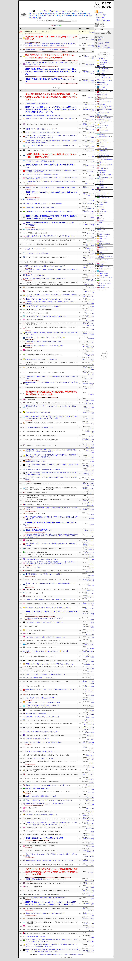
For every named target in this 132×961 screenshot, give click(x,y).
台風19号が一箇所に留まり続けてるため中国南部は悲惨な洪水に (42, 387)
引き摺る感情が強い (30, 399)
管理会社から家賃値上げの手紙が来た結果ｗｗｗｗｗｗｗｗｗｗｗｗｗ (44, 618)
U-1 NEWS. (91, 97)
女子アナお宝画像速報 (103, 42)
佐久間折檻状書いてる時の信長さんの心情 (36, 233)
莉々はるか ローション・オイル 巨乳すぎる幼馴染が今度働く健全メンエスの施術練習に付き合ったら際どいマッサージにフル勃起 (51, 555)
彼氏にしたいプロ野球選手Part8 (33, 886)
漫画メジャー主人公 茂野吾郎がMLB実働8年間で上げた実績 (42, 132)
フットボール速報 (89, 457)
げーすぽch (91, 600)
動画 (99, 46)
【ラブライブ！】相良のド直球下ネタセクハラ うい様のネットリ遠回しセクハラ (46, 257)
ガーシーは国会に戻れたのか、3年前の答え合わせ (38, 309)
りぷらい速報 (90, 514)
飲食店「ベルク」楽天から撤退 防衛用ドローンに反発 (40, 796)
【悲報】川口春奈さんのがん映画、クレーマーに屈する (43, 574)
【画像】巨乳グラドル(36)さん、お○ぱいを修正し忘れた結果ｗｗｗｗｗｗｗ (51, 193)
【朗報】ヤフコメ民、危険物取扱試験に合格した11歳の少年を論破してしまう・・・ (50, 584)
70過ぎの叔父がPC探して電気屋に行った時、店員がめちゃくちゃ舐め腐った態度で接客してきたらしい (51, 119)
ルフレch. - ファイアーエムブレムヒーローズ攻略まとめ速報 (88, 125)
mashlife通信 (91, 575)
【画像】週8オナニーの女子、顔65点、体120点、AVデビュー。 (41, 559)
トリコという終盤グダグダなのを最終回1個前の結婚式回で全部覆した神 (45, 316)
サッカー (69, 13)
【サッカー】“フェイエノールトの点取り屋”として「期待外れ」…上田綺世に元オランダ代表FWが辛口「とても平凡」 (51, 456)
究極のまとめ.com (102, 247)
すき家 (99, 39)
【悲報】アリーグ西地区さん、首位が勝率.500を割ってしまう (41, 850)
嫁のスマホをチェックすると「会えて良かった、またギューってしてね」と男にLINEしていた (49, 570)
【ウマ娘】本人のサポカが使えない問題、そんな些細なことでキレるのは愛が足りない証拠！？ (50, 603)
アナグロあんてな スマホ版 (103, 20)
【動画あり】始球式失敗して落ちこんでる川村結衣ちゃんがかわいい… (44, 354)
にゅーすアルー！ (89, 388)
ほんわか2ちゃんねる (103, 202)
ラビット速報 (90, 329)
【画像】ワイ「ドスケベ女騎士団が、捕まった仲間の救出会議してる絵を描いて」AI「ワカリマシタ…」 (51, 508)
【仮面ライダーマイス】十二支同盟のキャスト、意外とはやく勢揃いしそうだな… (46, 674)
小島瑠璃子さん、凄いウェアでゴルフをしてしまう (38, 31)
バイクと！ (101, 227)
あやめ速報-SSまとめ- (88, 811)
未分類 (39, 18)
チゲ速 (100, 222)
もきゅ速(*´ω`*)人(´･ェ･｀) (104, 266)
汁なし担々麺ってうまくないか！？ (35, 249)
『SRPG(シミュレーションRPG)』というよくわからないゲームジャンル (44, 622)
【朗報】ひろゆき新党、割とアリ (34, 229)
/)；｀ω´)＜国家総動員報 (104, 48)
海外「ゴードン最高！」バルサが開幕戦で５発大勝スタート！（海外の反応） (45, 548)
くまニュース (90, 271)
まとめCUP (91, 559)
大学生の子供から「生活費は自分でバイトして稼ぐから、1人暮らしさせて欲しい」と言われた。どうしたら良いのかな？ (51, 136)
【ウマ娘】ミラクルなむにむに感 (34, 593)
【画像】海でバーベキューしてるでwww (36, 368)
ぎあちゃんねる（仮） (88, 296)
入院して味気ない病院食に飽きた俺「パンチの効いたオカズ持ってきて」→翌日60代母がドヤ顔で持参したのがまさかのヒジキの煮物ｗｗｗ (51, 170)
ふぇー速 (91, 161)
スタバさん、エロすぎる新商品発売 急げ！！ (37, 552)
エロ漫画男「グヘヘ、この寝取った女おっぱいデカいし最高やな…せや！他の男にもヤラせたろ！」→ (51, 761)
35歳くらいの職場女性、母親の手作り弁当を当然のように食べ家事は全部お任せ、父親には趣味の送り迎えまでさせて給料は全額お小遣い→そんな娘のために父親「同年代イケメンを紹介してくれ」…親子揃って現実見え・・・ (51, 535)
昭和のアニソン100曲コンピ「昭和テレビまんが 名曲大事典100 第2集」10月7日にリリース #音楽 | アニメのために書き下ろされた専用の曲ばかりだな (51, 950)
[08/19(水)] (74, 11)
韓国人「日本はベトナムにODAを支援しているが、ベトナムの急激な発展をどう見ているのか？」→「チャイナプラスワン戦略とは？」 (51, 903)
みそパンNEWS (90, 287)
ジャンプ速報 (90, 702)
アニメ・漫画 (47, 16)
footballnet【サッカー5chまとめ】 (106, 280)
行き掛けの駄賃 (90, 695)
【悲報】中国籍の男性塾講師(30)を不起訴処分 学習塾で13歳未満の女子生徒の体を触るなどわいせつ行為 (51, 217)
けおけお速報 (90, 303)
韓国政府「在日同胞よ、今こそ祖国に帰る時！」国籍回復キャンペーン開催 (50, 187)
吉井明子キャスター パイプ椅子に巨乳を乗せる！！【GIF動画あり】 (51, 38)
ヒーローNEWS (90, 568)
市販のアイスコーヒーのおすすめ (34, 319)
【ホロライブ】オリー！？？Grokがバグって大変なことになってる (42, 831)
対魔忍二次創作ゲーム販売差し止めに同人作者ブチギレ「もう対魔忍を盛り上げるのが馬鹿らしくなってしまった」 (51, 270)
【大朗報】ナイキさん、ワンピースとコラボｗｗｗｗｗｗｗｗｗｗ (42, 702)
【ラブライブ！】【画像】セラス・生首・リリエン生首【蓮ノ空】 (42, 727)
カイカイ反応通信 (104, 68)
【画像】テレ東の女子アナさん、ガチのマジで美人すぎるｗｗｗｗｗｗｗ (44, 883)
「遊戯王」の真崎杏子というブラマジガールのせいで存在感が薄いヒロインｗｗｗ (48, 800)
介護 (99, 40)
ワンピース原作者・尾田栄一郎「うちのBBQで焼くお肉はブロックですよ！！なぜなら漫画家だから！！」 (51, 478)
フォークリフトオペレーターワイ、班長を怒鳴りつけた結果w (41, 174)
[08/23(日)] (49, 11)
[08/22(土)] (55, 11)
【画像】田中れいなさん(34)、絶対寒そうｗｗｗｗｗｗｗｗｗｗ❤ (44, 341)
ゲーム (39, 16)
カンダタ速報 (90, 133)
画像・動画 (89, 16)
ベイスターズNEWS (103, 211)
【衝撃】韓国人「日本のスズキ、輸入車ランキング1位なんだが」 (42, 781)
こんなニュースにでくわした (105, 283)
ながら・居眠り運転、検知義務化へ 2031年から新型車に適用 (41, 439)
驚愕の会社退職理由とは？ (32, 199)
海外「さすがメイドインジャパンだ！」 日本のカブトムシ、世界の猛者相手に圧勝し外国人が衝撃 (49, 56)
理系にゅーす (90, 735)
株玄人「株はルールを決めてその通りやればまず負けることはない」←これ (45, 637)
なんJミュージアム (89, 104)
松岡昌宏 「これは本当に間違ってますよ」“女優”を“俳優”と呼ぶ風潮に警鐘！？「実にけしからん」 (50, 328)
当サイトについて (100, 16)
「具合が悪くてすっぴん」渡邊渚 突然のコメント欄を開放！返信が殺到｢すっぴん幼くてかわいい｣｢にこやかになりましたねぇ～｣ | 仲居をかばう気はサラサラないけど (51, 823)
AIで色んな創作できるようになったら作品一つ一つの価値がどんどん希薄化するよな (49, 664)
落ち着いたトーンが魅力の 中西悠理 (35, 778)
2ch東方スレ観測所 (89, 686)
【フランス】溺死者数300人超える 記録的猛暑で (38, 287)
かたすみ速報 (90, 668)
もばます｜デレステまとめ (104, 234)
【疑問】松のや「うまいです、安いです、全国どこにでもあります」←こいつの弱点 (47, 791)
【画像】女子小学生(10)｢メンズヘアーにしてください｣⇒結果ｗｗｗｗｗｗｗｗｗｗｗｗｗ (49, 403)
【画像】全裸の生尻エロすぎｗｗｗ (38, 530)
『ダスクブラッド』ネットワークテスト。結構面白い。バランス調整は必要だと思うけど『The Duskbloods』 (50, 302)
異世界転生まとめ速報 (88, 509)
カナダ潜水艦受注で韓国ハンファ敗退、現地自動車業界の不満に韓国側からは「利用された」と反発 (51, 774)
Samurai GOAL (90, 505)
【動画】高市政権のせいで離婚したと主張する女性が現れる (45, 913)
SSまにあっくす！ (89, 720)
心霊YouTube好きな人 (31, 633)
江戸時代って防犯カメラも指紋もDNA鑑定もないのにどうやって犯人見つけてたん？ (47, 579)
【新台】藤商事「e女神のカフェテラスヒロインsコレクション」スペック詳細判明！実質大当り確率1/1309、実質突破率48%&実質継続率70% (51, 450)
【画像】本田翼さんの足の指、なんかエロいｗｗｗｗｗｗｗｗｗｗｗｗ (45, 879)
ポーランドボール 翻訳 (88, 759)
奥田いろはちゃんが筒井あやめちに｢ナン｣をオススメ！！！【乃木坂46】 (49, 860)
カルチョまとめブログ (103, 275)
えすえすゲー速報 (89, 710)
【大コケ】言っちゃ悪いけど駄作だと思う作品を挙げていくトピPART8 (43, 827)
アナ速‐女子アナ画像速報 (105, 80)
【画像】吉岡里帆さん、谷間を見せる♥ (36, 103)
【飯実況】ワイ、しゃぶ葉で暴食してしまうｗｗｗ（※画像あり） (42, 640)
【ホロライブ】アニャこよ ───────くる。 (37, 313)
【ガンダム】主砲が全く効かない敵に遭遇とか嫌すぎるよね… (41, 814)
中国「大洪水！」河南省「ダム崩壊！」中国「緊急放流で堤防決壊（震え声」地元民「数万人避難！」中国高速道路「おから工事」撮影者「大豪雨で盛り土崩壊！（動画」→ (50, 44)
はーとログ (91, 637)
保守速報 (91, 217)
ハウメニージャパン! (103, 168)
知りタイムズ (90, 497)
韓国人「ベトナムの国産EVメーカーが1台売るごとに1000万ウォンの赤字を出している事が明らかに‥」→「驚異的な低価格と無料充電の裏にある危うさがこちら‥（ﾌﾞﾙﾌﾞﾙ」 (50, 109)
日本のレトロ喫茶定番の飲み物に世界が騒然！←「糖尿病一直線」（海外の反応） (46, 908)
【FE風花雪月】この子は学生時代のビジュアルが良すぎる (40, 445)
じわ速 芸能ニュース (104, 71)
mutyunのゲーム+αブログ (104, 224)
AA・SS (65, 16)
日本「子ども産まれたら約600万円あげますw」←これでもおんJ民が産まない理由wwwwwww (49, 660)
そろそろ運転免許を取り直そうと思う (35, 513)
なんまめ (91, 253)
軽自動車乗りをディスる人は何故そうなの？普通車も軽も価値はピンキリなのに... (50, 690)
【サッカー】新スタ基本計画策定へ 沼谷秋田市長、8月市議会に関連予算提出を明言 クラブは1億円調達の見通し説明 (51, 945)
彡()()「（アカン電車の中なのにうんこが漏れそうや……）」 (41, 677)
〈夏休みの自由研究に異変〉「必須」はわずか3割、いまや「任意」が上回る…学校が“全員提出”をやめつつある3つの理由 (51, 496)
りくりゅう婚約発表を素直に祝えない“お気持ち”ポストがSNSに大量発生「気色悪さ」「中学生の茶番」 (51, 465)
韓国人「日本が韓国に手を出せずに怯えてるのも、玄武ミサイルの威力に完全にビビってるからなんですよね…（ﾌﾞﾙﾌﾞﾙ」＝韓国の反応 (51, 417)
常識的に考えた (90, 755)
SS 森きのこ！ (90, 240)
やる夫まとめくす (89, 299)
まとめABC (91, 428)
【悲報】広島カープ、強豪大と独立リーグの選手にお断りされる (42, 717)
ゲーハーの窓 (90, 631)
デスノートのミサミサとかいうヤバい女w (37, 788)
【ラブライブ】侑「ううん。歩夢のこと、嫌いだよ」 (39, 720)
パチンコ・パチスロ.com (104, 142)
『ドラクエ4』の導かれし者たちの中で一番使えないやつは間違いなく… (45, 897)
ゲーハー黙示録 (90, 129)
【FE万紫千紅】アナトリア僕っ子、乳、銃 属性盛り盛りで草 (41, 124)
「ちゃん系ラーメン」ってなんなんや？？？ (39, 698)
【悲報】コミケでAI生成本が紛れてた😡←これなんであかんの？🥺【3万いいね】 (46, 651)
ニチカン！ (91, 782)
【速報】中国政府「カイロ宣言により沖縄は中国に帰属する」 (45, 49)
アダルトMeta (90, 364)
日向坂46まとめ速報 (89, 407)
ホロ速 (92, 831)
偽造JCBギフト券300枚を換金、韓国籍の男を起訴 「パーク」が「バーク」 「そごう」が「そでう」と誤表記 (50, 667)
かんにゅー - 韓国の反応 (105, 117)
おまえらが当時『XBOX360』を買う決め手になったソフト (42, 732)
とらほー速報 (90, 767)
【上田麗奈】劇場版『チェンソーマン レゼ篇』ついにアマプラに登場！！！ (45, 431)
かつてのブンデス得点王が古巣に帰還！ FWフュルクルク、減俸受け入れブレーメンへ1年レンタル (51, 933)
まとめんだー (101, 213)
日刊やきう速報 (90, 717)
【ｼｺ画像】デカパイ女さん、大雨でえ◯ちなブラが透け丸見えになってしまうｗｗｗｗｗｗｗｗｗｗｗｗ (51, 423)
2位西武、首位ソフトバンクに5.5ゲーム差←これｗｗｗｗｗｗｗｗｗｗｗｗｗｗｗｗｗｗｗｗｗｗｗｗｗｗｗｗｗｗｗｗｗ (51, 323)
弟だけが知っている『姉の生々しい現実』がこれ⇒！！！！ (41, 596)
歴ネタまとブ (90, 233)
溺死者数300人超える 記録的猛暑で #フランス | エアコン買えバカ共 (44, 345)
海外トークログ (90, 418)
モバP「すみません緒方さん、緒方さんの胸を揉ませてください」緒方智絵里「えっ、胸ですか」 (50, 240)
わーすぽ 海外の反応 (89, 549)
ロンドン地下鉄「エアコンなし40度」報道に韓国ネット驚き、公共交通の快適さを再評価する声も (50, 291)
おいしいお (91, 792)
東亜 (82, 13)
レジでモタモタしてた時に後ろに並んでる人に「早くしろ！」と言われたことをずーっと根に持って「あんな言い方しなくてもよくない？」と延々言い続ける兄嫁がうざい (51, 283)
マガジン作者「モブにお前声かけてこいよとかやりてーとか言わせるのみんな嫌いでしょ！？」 (49, 146)
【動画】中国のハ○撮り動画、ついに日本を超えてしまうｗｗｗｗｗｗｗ (51, 80)
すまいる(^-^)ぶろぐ (89, 284)
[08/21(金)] (61, 11)
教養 (71, 16)
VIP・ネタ (52, 13)
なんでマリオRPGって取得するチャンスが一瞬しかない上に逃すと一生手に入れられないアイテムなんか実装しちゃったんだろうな (51, 940)
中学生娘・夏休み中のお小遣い (33, 350)
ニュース (76, 13)
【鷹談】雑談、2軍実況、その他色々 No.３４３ (37, 412)
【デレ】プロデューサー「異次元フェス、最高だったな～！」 (41, 747)
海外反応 (32, 18)
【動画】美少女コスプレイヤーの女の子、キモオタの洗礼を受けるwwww (50, 166)
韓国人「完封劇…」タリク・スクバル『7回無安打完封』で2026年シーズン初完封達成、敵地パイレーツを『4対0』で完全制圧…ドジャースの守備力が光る (51, 488)
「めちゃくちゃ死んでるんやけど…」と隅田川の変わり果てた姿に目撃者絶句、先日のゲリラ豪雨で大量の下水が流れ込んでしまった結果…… (51, 871)
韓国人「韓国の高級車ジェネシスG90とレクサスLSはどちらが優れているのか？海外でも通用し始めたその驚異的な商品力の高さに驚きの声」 (50, 71)
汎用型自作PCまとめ (89, 208)
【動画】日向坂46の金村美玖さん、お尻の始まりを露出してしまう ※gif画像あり (50, 224)
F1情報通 (91, 518)
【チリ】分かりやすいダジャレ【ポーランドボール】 (39, 758)
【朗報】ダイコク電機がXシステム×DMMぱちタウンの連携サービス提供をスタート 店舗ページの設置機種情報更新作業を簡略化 (51, 141)
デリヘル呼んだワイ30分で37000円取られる (36, 253)
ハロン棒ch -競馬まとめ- (104, 197)
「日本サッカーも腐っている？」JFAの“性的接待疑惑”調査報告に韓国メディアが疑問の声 (48, 211)
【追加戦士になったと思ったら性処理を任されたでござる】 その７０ (48, 785)
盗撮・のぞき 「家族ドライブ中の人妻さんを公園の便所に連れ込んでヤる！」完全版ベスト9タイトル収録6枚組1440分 (51, 363)
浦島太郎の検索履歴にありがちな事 (35, 461)
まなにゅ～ (91, 178)
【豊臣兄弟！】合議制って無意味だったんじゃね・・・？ (40, 647)
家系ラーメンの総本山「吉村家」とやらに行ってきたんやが (45, 266)
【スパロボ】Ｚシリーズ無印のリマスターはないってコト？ (41, 656)
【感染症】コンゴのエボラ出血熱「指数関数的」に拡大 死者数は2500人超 (44, 735)
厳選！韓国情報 (90, 64)
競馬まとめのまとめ (89, 835)
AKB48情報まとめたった (104, 287)
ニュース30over (90, 619)
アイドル (32, 16)
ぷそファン (101, 143)
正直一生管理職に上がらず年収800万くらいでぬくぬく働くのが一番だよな (44, 372)
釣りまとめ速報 (102, 285)
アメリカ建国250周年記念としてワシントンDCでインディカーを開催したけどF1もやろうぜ (51, 518)
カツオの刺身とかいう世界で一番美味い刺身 (37, 493)
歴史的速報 (101, 185)
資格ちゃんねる (90, 661)
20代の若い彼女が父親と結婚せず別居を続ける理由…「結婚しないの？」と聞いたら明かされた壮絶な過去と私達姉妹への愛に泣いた (51, 178)
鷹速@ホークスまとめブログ (104, 268)
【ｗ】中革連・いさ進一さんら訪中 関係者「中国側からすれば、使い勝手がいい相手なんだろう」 (51, 855)
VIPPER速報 (91, 116)
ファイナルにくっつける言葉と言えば (35, 630)
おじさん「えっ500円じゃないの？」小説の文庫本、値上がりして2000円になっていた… (50, 236)
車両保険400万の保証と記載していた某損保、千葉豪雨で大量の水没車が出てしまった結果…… (51, 393)
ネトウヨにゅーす (89, 310)
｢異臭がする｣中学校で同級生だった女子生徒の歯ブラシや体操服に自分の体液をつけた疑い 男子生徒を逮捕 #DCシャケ (51, 473)
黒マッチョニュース (89, 724)
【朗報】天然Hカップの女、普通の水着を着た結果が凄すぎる (41, 435)
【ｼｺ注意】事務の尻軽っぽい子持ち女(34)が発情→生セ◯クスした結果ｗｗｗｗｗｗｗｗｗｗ (49, 918)
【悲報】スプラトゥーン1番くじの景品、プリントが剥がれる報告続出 (43, 203)
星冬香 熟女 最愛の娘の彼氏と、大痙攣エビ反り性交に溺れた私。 (42, 843)
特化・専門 (44, 13)
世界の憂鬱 (100, 37)
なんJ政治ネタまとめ (103, 157)
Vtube (54, 16)
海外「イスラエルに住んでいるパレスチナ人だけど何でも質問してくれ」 (46, 278)
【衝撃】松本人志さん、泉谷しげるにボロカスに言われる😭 (45, 337)
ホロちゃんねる (90, 150)
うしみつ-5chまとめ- (89, 403)
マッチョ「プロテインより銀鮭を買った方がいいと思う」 (40, 751)
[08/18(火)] (80, 11)
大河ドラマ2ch (90, 648)
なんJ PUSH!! (101, 190)
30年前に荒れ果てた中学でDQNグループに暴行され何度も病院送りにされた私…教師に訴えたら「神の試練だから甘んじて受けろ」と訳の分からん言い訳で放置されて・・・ (50, 562)
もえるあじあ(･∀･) (89, 856)
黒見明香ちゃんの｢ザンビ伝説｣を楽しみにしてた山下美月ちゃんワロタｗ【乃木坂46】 (51, 383)
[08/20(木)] (68, 11)
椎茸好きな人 (28, 540)
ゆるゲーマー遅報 (89, 237)
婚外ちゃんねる (90, 320)
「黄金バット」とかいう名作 (32, 567)
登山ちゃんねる (90, 275)
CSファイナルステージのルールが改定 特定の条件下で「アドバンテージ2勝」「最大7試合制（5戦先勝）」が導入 (51, 333)
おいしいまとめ (90, 493)
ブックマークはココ (101, 14)
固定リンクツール (100, 19)
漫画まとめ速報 (90, 146)
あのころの (101, 206)
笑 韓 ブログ (102, 153)
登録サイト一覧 (100, 17)
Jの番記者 (91, 32)
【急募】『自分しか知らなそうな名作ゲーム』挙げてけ (41, 129)
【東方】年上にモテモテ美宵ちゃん (34, 686)
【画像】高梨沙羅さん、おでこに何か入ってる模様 (44, 838)
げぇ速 (92, 622)
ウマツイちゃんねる (89, 593)
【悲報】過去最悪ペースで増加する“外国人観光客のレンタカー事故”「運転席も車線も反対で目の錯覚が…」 (51, 643)
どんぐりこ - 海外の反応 (105, 101)
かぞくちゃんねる (89, 137)
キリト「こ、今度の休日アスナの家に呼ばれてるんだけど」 (41, 710)
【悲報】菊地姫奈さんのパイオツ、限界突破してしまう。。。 (41, 427)
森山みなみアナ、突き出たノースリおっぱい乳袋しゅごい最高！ (43, 742)
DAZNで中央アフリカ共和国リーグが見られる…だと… (39, 504)
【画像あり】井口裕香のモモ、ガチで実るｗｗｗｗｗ (42, 115)
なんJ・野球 (61, 13)
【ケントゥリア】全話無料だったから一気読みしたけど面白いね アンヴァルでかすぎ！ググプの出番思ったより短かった (51, 295)
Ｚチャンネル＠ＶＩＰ (103, 259)
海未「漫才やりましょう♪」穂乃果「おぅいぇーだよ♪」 (39, 811)
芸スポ (88, 13)
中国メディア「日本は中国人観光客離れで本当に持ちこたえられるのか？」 (50, 524)
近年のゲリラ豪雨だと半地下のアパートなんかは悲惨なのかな (41, 694)
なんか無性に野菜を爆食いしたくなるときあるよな (38, 926)
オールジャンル (34, 13)
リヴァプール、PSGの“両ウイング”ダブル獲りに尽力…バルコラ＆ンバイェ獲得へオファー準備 (50, 589)
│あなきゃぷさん (90, 779)
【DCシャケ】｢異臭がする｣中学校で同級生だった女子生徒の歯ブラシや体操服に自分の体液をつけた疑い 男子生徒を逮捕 (51, 770)
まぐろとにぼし (102, 271)
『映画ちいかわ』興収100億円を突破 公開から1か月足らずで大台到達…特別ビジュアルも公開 (50, 599)
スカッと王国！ (90, 171)
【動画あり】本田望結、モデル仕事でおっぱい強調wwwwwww (41, 929)
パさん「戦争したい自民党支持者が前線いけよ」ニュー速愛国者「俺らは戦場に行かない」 (49, 723)
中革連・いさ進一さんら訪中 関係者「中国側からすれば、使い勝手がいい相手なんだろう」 (49, 865)
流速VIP (92, 641)
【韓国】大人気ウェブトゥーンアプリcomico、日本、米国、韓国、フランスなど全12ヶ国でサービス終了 (51, 63)
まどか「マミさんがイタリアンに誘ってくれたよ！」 (39, 671)
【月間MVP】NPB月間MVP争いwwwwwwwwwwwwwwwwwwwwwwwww (44, 484)
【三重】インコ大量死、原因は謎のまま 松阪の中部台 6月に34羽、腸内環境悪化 (47, 755)
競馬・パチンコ (79, 16)
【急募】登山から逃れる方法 (34, 275)
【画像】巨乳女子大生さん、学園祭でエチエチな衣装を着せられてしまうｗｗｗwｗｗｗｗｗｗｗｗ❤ (51, 377)
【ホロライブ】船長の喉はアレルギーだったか (37, 150)
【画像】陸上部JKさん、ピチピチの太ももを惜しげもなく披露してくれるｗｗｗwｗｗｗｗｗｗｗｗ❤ (51, 182)
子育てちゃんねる (89, 119)
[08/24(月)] (43, 11)
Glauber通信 (91, 804)
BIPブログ (91, 436)
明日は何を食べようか (88, 267)
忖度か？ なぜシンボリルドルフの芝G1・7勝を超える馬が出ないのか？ (44, 834)
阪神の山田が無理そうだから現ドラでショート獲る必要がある (41, 359)
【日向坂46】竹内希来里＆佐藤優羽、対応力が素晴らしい (44, 469)
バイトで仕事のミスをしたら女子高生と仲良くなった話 (39, 161)
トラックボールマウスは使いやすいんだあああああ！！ (41, 207)
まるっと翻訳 (102, 172)
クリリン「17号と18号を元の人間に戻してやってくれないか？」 (43, 306)
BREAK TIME (102, 229)
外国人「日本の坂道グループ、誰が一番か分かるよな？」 (40, 262)
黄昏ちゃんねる (102, 245)
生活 (60, 16)
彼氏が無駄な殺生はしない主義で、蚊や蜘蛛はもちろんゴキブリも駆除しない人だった (48, 608)
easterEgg (101, 215)
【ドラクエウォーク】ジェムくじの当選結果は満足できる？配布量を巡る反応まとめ (47, 890)
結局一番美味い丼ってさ (31, 626)
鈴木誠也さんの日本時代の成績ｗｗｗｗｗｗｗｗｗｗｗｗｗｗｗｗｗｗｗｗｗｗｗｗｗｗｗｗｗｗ (50, 818)
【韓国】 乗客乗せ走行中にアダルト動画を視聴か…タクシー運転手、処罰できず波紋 (50, 155)
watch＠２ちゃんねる (89, 644)
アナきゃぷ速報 (90, 39)
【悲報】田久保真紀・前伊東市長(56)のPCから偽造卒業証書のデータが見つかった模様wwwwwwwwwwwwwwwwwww (48, 500)
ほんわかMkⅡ (90, 739)
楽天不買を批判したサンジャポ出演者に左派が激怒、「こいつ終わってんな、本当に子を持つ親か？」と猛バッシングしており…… (51, 97)
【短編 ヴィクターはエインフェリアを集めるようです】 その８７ (47, 299)
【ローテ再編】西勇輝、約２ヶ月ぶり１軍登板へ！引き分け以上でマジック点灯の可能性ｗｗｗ (50, 766)
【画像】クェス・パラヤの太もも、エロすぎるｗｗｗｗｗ (44, 803)
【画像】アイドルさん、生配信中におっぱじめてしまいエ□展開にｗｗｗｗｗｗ (51, 613)
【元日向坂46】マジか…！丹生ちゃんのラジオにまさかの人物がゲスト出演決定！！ (50, 407)
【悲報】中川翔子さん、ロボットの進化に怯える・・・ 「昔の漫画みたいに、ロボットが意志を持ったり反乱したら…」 (51, 922)
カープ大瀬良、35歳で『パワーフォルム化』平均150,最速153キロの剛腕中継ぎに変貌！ (51, 544)
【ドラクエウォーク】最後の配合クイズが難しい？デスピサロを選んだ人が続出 (46, 244)
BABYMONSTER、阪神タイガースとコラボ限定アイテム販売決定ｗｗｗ (44, 894)
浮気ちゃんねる (90, 571)
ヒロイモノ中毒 (103, 97)
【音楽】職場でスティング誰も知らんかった (37, 738)
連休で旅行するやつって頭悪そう (36, 713)
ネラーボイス (90, 230)
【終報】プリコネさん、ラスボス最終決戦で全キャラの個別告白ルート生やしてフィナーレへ (49, 682)
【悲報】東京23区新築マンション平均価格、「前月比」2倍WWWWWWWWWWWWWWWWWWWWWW (42, 706)
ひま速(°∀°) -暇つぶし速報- (104, 218)
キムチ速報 (91, 156)
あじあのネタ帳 (103, 89)
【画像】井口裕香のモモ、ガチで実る (35, 936)
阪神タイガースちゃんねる (104, 243)
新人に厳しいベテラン (31, 808)
